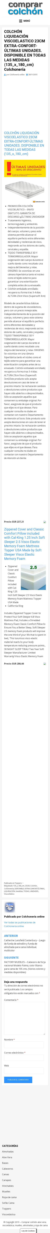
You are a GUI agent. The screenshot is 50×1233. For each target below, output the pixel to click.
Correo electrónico (14, 1052)
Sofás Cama (8, 1202)
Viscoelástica (8, 1214)
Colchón (33, 886)
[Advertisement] (25, 104)
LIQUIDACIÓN (9, 891)
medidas (19, 891)
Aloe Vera (7, 1157)
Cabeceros (7, 1168)
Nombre (9, 1039)
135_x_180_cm (18, 886)
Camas (5, 1174)
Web (6, 1065)
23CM (27, 886)
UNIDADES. (34, 891)
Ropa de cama (9, 1197)
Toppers (18, 883)
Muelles (6, 1191)
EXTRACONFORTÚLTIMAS (34, 888)
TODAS (26, 891)
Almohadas (8, 1151)
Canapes (6, 1180)
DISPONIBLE (19, 888)
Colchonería (9, 888)
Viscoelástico (9, 894)
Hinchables (8, 1185)
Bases (5, 1162)
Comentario (11, 999)
